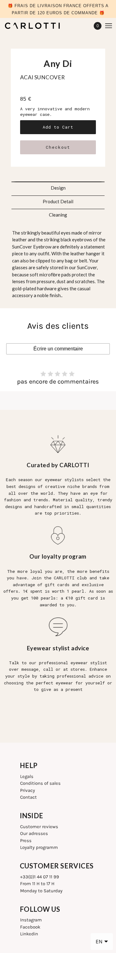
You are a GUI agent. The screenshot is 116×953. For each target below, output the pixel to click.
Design (58, 188)
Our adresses (34, 833)
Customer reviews (39, 826)
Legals (26, 776)
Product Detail (58, 201)
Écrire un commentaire (58, 348)
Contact (28, 797)
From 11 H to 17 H (37, 883)
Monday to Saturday (41, 891)
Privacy (27, 790)
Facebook (30, 927)
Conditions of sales (40, 783)
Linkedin (29, 934)
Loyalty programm (39, 847)
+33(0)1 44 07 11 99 (39, 877)
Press (26, 840)
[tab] (58, 186)
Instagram (31, 920)
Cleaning (58, 214)
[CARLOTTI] (38, 26)
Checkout (58, 147)
